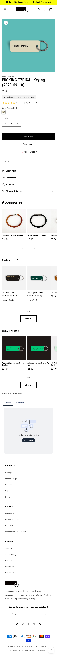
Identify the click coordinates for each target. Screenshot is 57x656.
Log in (8, 97)
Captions (8, 491)
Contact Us (9, 573)
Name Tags (9, 497)
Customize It (28, 144)
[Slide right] (34, 248)
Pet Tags (8, 485)
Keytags (8, 473)
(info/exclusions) (44, 2)
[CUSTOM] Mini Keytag (35, 293)
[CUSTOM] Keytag (8, 293)
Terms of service (29, 650)
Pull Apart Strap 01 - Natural (12, 236)
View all (28, 318)
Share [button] (7, 161)
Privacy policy (16, 650)
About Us (9, 548)
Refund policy (44, 646)
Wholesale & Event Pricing (15, 532)
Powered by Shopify (31, 646)
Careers (8, 560)
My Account (10, 514)
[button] (5, 10)
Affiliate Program (12, 554)
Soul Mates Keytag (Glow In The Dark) (38, 364)
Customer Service (12, 520)
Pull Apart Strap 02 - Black (36, 236)
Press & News (10, 567)
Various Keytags (19, 646)
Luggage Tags (11, 479)
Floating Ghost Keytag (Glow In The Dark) (13, 364)
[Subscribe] (45, 614)
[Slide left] (23, 248)
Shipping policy (42, 650)
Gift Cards (9, 526)
